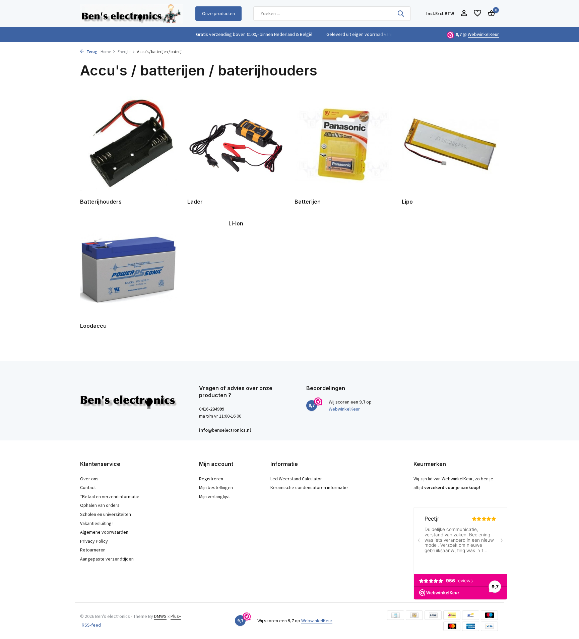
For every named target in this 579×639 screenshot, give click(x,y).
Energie (124, 51)
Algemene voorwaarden (104, 532)
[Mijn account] (464, 13)
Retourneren (93, 550)
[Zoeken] (401, 13)
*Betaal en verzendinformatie (109, 496)
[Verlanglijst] (477, 13)
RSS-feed (91, 625)
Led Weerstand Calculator (296, 479)
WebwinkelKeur (483, 34)
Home (106, 51)
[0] (490, 13)
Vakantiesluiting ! (97, 523)
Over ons (89, 479)
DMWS (160, 616)
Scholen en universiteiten (105, 514)
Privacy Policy (94, 541)
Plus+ (176, 616)
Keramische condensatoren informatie (309, 487)
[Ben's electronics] (131, 13)
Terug (91, 51)
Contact (88, 487)
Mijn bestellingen (216, 487)
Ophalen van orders (100, 505)
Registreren (211, 479)
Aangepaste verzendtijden (107, 559)
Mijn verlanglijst (214, 496)
